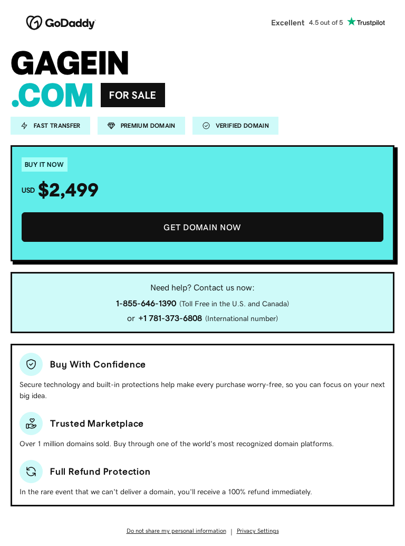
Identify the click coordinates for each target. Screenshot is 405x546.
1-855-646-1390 (146, 303)
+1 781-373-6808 (170, 318)
